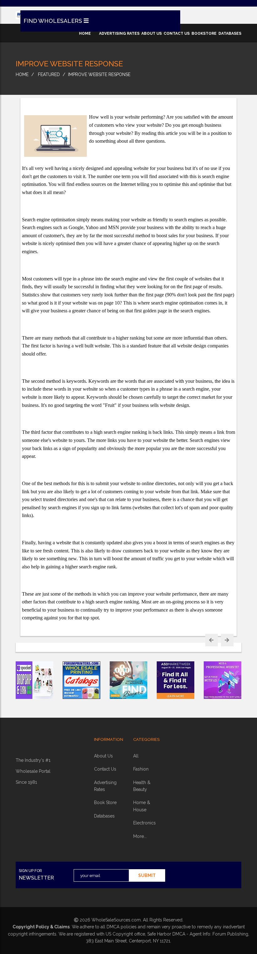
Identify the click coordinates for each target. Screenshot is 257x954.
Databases (104, 815)
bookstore (204, 33)
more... (140, 836)
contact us (177, 33)
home (85, 33)
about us (151, 33)
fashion (141, 769)
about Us (103, 755)
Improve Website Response (99, 74)
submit (147, 875)
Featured (49, 74)
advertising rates (119, 33)
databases (229, 33)
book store (105, 802)
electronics (144, 822)
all (136, 755)
